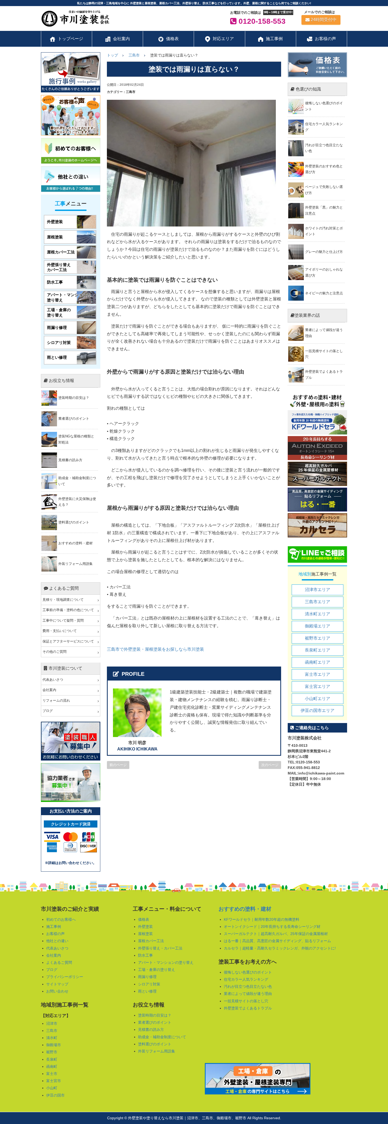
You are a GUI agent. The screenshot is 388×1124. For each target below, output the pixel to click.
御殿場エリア (317, 626)
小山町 (51, 1088)
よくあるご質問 (59, 962)
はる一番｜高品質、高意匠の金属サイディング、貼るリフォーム (277, 941)
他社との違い (57, 941)
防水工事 (145, 955)
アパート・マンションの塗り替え (165, 962)
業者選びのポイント (154, 1022)
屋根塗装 (145, 934)
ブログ (47, 711)
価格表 (143, 919)
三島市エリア (317, 601)
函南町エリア (317, 662)
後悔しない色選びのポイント (248, 972)
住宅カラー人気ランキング (246, 979)
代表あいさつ (52, 680)
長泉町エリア (317, 650)
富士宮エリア (317, 686)
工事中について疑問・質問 (63, 620)
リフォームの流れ (56, 700)
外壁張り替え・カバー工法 (160, 948)
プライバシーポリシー (64, 977)
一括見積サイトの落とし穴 (246, 1001)
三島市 (51, 1030)
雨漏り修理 (147, 977)
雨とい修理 (147, 991)
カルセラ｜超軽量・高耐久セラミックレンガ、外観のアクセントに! (280, 948)
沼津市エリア (317, 589)
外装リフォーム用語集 (156, 1051)
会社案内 (49, 690)
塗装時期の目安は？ (154, 1015)
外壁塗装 (145, 926)
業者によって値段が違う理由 (248, 993)
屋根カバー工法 (151, 941)
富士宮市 (53, 1081)
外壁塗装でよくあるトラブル (248, 1008)
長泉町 (51, 1059)
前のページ (118, 765)
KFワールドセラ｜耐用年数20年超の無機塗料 (261, 919)
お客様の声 (55, 934)
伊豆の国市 (55, 1095)
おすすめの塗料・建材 (245, 909)
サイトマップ (57, 984)
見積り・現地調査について (63, 600)
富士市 (51, 1073)
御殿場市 (53, 1045)
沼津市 (51, 1023)
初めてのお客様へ (61, 919)
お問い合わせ (57, 991)
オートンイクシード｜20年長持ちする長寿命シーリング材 (272, 926)
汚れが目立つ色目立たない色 (248, 986)
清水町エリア (317, 614)
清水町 (51, 1038)
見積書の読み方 (151, 1029)
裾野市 (51, 1052)
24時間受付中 (324, 19)
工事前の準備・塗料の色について (68, 610)
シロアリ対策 (149, 984)
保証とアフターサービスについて (68, 641)
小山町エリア (317, 698)
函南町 (51, 1066)
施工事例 (53, 926)
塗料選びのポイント (154, 1044)
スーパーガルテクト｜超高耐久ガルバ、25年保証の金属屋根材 (276, 934)
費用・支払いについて (59, 631)
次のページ (269, 765)
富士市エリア (317, 674)
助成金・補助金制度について (162, 1037)
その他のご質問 (54, 652)
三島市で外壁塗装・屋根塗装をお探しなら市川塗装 (155, 649)
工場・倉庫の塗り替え (156, 969)
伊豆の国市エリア (317, 710)
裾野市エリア (317, 638)
